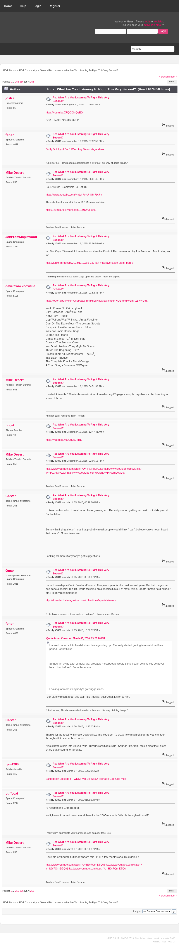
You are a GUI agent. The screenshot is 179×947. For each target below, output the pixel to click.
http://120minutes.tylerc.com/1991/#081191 (71, 209)
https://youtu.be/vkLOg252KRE (64, 439)
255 (17, 81)
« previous (164, 76)
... (13, 81)
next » (173, 76)
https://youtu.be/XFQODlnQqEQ (64, 112)
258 (32, 81)
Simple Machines (143, 938)
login (148, 21)
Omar (9, 570)
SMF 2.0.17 (113, 938)
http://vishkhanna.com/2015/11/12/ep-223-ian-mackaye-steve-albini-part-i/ (89, 262)
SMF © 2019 (127, 938)
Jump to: (137, 911)
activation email (153, 25)
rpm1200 (12, 764)
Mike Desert (14, 172)
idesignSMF (169, 938)
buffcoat (11, 793)
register (158, 21)
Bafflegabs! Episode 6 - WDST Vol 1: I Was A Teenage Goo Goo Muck (86, 778)
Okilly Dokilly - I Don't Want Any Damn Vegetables (75, 149)
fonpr (9, 135)
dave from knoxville (20, 286)
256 (22, 81)
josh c (10, 98)
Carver (10, 496)
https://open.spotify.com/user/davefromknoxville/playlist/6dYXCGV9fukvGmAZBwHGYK (97, 300)
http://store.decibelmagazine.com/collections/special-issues (81, 600)
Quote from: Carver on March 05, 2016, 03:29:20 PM (75, 638)
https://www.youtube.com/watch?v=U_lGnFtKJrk (74, 194)
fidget (9, 425)
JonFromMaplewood (21, 237)
